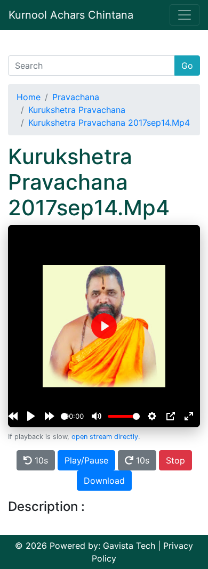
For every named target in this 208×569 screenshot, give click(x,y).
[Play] (30, 416)
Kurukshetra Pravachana (76, 109)
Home (29, 97)
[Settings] (152, 416)
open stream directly (104, 437)
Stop (175, 460)
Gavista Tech (129, 545)
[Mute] (96, 416)
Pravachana (75, 97)
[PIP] (170, 416)
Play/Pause (86, 460)
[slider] (64, 416)
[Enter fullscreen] (188, 416)
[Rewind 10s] (12, 416)
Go (187, 65)
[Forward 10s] (49, 416)
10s (40, 460)
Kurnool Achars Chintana (71, 15)
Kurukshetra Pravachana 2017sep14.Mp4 (109, 122)
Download (104, 480)
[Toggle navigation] (184, 15)
